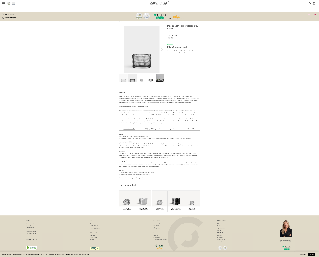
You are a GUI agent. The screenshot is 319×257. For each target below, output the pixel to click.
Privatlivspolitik (85, 254)
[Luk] (317, 254)
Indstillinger (303, 254)
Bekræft (312, 254)
